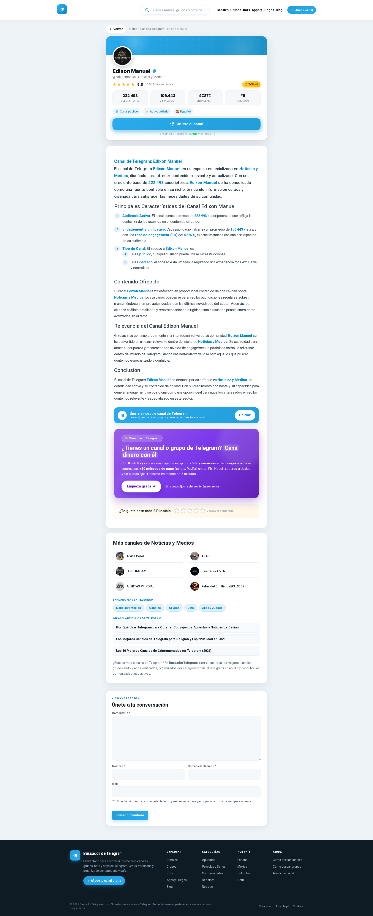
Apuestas (208, 860)
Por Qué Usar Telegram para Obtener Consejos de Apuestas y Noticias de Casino (177, 627)
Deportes (208, 880)
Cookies (298, 906)
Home (133, 28)
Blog (279, 10)
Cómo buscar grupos (287, 866)
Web (115, 783)
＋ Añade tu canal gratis (104, 880)
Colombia (243, 873)
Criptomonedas (212, 873)
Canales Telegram (152, 28)
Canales (223, 10)
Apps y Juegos (263, 10)
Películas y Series (214, 866)
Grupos (235, 10)
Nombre (118, 766)
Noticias (207, 886)
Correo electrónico (202, 766)
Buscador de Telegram (103, 853)
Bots (246, 10)
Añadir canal (304, 10)
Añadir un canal (283, 873)
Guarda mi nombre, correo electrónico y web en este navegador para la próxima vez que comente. (184, 801)
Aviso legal (282, 906)
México (242, 866)
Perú (240, 880)
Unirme (245, 415)
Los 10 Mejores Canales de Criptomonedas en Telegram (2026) (163, 651)
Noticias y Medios (128, 607)
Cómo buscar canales (287, 860)
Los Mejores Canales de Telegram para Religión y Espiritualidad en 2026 (170, 639)
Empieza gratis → (141, 486)
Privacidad (265, 906)
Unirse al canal (190, 124)
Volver (118, 29)
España (242, 860)
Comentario (121, 713)
